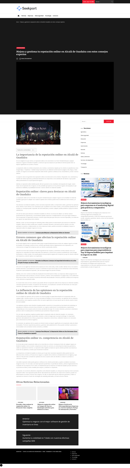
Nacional (83, 149)
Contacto (55, 15)
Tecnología (48, 15)
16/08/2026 (84, 210)
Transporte (84, 167)
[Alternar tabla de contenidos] (33, 150)
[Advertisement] (65, 35)
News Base (59, 451)
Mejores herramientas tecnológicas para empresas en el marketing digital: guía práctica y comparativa (97, 205)
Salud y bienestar (85, 156)
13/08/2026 (84, 257)
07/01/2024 (20, 402)
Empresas (30, 15)
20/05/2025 (62, 402)
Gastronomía (84, 146)
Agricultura (83, 132)
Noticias (24, 15)
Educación (83, 139)
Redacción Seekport (26, 58)
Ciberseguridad (39, 15)
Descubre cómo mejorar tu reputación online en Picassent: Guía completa (24, 406)
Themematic (49, 451)
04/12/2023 (41, 402)
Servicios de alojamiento (87, 160)
